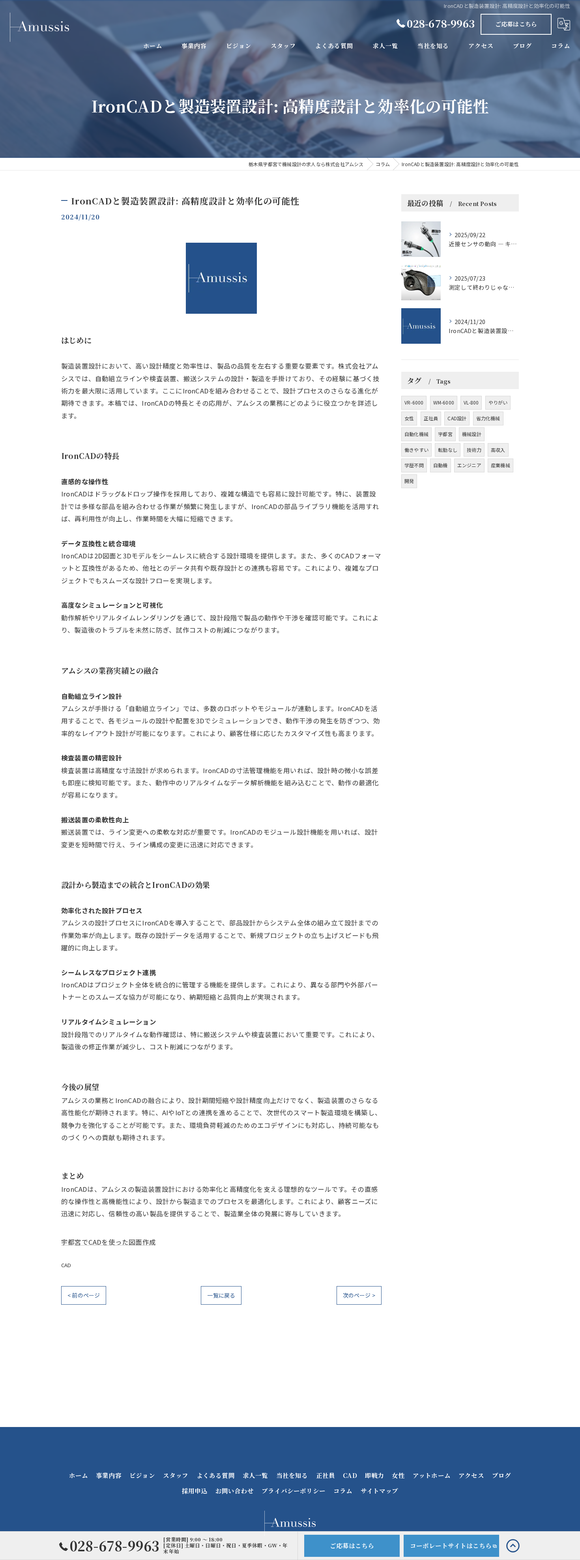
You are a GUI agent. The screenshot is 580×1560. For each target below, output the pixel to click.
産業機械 (500, 465)
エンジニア (469, 465)
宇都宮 (445, 434)
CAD (66, 1265)
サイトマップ (379, 1490)
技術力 (474, 449)
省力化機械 (488, 418)
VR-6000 (413, 402)
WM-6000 (443, 402)
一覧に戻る (221, 1295)
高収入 (498, 449)
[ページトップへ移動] (513, 1545)
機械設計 (471, 434)
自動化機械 (416, 434)
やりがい (498, 402)
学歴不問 (414, 465)
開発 (409, 481)
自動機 (440, 465)
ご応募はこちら (516, 24)
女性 (409, 418)
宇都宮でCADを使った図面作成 (108, 1242)
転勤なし (447, 449)
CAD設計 (456, 418)
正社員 (431, 418)
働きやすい (416, 449)
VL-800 (471, 402)
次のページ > (359, 1295)
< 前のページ (83, 1295)
